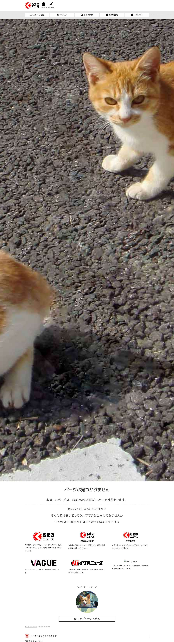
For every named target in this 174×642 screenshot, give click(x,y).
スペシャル (138, 14)
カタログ (63, 14)
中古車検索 (88, 14)
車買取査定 (113, 14)
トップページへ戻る (88, 618)
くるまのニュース (31, 627)
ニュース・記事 (39, 14)
